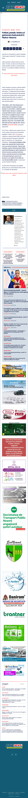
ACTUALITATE (6, 29)
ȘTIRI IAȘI (17, 792)
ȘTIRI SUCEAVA (11, 794)
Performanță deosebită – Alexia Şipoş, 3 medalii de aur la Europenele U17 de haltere (14, 332)
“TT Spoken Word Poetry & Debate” (11, 201)
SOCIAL (18, 29)
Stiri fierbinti (7, 305)
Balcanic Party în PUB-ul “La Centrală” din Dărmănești (12, 203)
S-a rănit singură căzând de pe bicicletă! (20, 260)
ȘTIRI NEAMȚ (22, 792)
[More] (23, 48)
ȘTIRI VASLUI (17, 794)
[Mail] (14, 245)
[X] (7, 48)
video (16, 134)
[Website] (16, 245)
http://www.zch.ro (17, 218)
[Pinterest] (10, 48)
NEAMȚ (13, 29)
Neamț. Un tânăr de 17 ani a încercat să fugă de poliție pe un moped (15, 324)
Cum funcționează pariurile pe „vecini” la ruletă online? (15, 353)
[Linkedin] (17, 48)
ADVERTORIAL (7, 320)
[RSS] (15, 754)
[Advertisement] (14, 775)
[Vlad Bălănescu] (9, 42)
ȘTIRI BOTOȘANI (11, 792)
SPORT (5, 296)
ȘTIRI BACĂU (4, 792)
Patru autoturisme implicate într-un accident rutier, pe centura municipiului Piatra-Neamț (15, 339)
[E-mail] (20, 48)
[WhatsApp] (14, 48)
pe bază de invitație (12, 124)
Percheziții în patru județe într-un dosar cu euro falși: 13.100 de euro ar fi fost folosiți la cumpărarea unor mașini (15, 346)
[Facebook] (4, 48)
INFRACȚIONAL (7, 327)
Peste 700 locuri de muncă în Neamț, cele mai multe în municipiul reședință (8, 262)
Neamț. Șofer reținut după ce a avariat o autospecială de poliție (12, 718)
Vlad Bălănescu (16, 41)
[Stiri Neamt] (15, 8)
